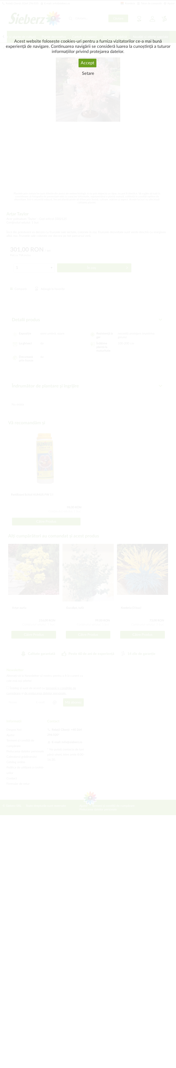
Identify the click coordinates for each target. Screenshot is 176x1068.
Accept (87, 63)
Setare (88, 73)
